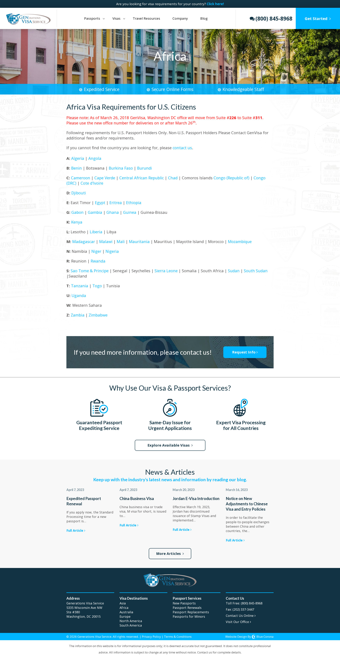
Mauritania (139, 241)
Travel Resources (146, 18)
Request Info (244, 352)
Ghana (112, 212)
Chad (173, 177)
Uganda (79, 295)
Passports (92, 18)
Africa (124, 607)
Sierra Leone (166, 270)
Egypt (100, 202)
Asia (123, 603)
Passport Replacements (191, 612)
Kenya (76, 222)
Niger (96, 251)
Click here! (215, 4)
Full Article (75, 530)
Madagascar (83, 241)
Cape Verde (104, 177)
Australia (126, 612)
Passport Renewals (187, 607)
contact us (182, 147)
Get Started (317, 18)
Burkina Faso (120, 168)
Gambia (95, 212)
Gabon (78, 212)
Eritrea (115, 202)
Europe (125, 616)
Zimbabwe (98, 315)
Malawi (105, 241)
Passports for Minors (189, 616)
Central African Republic (141, 177)
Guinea (129, 212)
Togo (97, 285)
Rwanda (98, 261)
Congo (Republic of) (231, 177)
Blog (204, 18)
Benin (77, 168)
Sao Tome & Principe (90, 270)
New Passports (184, 603)
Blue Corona (265, 637)
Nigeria (112, 251)
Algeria (77, 158)
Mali (121, 241)
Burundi (144, 168)
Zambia (77, 315)
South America (131, 625)
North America (131, 621)
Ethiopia (133, 202)
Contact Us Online (240, 615)
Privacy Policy (151, 637)
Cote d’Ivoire (92, 183)
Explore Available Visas (169, 445)
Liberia (96, 231)
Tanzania (79, 285)
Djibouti (78, 192)
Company (180, 18)
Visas (116, 18)
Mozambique (240, 241)
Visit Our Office (238, 622)
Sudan (234, 270)
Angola (94, 158)
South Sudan (256, 270)
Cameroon (80, 177)
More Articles (169, 553)
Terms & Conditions (178, 637)
